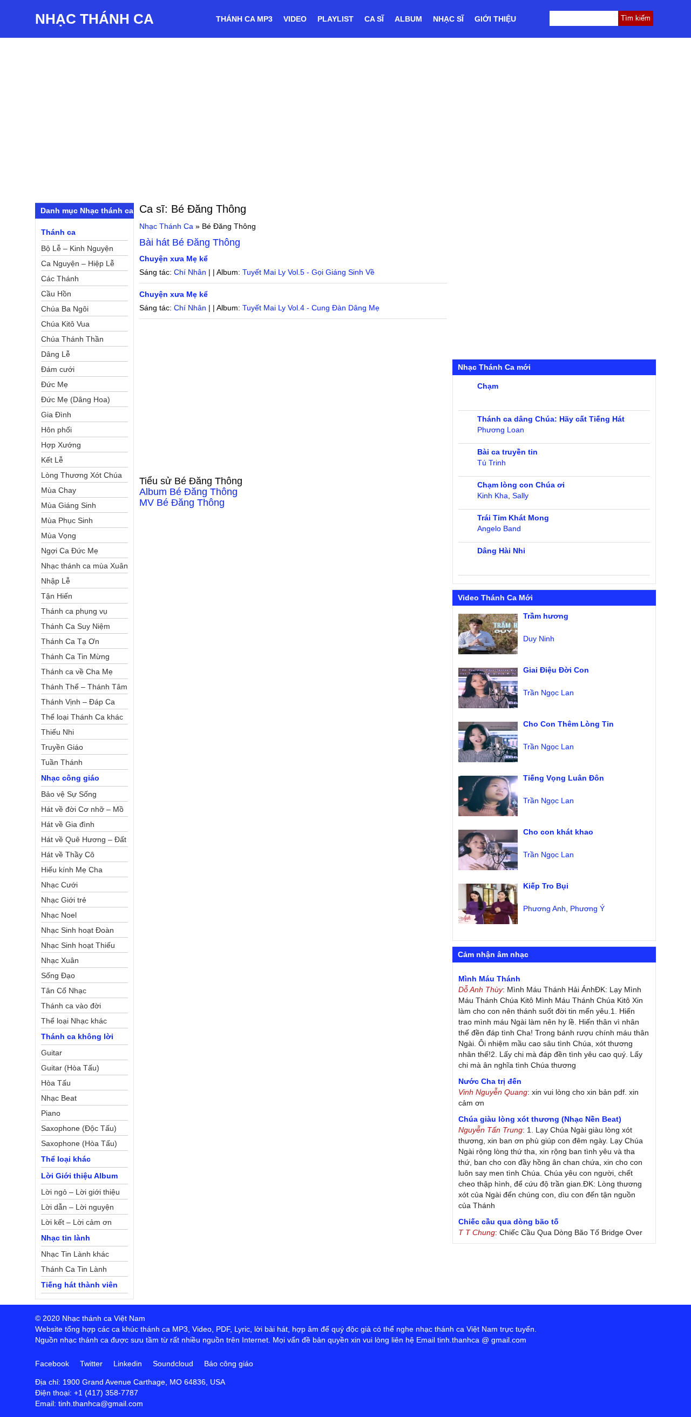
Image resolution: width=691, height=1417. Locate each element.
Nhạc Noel (59, 915)
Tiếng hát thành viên (79, 1284)
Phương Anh (544, 908)
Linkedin (127, 1363)
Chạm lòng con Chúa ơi (521, 484)
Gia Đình (56, 414)
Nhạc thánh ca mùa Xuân (84, 565)
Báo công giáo (228, 1363)
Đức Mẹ (54, 384)
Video (295, 19)
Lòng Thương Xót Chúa (81, 475)
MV (182, 502)
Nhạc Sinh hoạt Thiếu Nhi (78, 947)
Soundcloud (173, 1363)
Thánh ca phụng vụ (74, 611)
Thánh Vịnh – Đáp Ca (78, 701)
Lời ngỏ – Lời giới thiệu (80, 1192)
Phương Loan (500, 429)
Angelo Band (499, 528)
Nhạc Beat (59, 1098)
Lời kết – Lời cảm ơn (76, 1222)
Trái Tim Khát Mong (513, 517)
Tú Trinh (491, 462)
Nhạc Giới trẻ (63, 900)
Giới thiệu (495, 19)
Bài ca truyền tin (507, 452)
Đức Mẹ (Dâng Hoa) (75, 399)
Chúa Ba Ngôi (65, 308)
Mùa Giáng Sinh (68, 505)
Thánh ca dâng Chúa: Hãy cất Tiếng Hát (551, 419)
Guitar (51, 1052)
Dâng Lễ (55, 354)
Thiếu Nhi (57, 732)
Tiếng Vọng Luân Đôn (563, 778)
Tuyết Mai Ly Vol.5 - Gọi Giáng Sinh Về (308, 272)
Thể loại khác (66, 1159)
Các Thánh (60, 278)
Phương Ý (587, 908)
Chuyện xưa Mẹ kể (173, 258)
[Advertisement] (345, 118)
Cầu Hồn (56, 293)
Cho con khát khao (558, 832)
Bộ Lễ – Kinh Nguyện (77, 248)
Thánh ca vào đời (71, 1005)
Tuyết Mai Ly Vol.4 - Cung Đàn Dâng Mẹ (311, 307)
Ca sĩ (374, 19)
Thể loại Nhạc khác (74, 1020)
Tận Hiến (56, 596)
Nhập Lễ (55, 581)
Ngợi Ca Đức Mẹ (69, 550)
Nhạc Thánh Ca (94, 19)
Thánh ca (58, 232)
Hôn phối (56, 429)
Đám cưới (57, 369)
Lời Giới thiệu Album (79, 1175)
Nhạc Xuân (60, 960)
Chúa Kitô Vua (65, 324)
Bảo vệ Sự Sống (69, 794)
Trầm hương (545, 616)
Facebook (52, 1363)
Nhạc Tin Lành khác (75, 1254)
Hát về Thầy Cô (67, 854)
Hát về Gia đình (67, 824)
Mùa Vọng (58, 535)
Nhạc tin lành (65, 1237)
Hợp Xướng (61, 444)
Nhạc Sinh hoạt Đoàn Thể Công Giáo (77, 932)
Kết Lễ (52, 460)
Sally (520, 495)
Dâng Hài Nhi (501, 550)
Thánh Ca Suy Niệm (75, 626)
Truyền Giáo (62, 747)
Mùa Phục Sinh (67, 520)
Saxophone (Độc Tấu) (79, 1128)
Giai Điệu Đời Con (556, 670)
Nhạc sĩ (448, 19)
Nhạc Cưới (59, 884)
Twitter (91, 1363)
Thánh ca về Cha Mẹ (77, 671)
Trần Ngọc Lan (548, 692)
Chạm (487, 386)
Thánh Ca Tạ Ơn (70, 641)
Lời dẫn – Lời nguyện (77, 1207)
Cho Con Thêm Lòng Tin (568, 724)
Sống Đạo (58, 975)
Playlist (335, 19)
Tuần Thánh (62, 762)
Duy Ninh (538, 638)
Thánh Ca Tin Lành (74, 1269)
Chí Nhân (190, 272)
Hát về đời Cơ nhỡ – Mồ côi (82, 811)
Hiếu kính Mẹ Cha (72, 869)
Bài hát (189, 242)
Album (408, 19)
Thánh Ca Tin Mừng (75, 656)
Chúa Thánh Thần (72, 339)
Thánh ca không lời (77, 1036)
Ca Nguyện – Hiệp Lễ (77, 263)
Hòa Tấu (56, 1083)
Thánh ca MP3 (244, 19)
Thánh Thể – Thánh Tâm (84, 686)
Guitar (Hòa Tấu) (70, 1067)
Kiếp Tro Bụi (545, 886)
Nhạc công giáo (70, 778)
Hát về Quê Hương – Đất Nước (83, 841)
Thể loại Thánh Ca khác (82, 717)
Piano (50, 1113)
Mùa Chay (58, 490)
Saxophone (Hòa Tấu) (79, 1143)
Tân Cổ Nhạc (63, 990)
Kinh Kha (492, 495)
